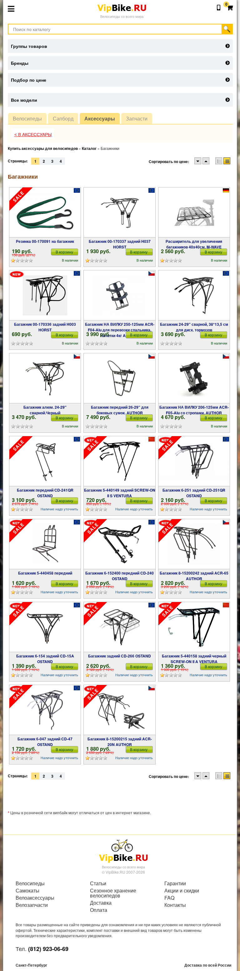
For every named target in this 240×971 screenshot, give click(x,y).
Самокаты (27, 890)
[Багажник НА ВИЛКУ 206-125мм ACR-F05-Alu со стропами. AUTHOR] (194, 378)
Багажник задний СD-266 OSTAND (119, 656)
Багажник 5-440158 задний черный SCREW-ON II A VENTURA (194, 658)
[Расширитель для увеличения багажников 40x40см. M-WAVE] (194, 212)
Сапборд (63, 118)
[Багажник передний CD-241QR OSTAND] (45, 461)
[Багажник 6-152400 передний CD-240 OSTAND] (120, 544)
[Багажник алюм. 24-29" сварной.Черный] (45, 378)
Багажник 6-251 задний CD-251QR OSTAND (193, 492)
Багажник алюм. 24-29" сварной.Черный (45, 410)
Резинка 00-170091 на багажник (45, 241)
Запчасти (137, 118)
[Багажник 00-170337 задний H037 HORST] (120, 212)
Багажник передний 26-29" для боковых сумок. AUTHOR (119, 410)
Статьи (98, 883)
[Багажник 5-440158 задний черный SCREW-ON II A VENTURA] (194, 627)
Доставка (101, 902)
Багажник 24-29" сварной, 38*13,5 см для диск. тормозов (194, 327)
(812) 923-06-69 (48, 949)
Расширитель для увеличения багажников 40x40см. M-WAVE (194, 244)
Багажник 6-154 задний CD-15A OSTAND (45, 658)
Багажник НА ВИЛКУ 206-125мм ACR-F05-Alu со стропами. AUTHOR (194, 410)
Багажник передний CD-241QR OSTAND (45, 492)
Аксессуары (99, 118)
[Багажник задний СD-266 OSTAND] (120, 627)
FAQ (169, 897)
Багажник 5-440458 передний (45, 573)
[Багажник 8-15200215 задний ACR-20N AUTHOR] (119, 710)
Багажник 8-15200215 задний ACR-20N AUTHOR (120, 741)
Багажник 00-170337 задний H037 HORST (120, 244)
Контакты (175, 904)
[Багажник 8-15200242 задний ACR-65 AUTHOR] (194, 544)
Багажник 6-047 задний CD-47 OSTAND (45, 741)
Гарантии (175, 883)
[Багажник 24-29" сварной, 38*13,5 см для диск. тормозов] (194, 295)
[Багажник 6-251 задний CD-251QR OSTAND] (194, 461)
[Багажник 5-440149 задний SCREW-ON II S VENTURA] (119, 461)
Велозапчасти (32, 904)
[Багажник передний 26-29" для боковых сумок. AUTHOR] (119, 378)
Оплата (98, 909)
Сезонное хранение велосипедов (113, 893)
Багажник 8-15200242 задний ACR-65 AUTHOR (194, 575)
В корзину (64, 251)
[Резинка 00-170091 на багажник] (45, 212)
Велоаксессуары (35, 897)
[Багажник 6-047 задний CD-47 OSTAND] (45, 710)
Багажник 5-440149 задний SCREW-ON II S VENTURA (119, 492)
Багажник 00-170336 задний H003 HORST (45, 327)
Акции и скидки (181, 890)
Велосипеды (27, 118)
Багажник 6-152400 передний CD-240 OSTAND (119, 575)
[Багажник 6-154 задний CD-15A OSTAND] (45, 627)
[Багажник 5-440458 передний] (45, 544)
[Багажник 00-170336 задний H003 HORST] (45, 295)
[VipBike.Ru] (123, 850)
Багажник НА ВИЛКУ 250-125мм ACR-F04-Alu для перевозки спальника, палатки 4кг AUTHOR (119, 329)
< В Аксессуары (33, 134)
